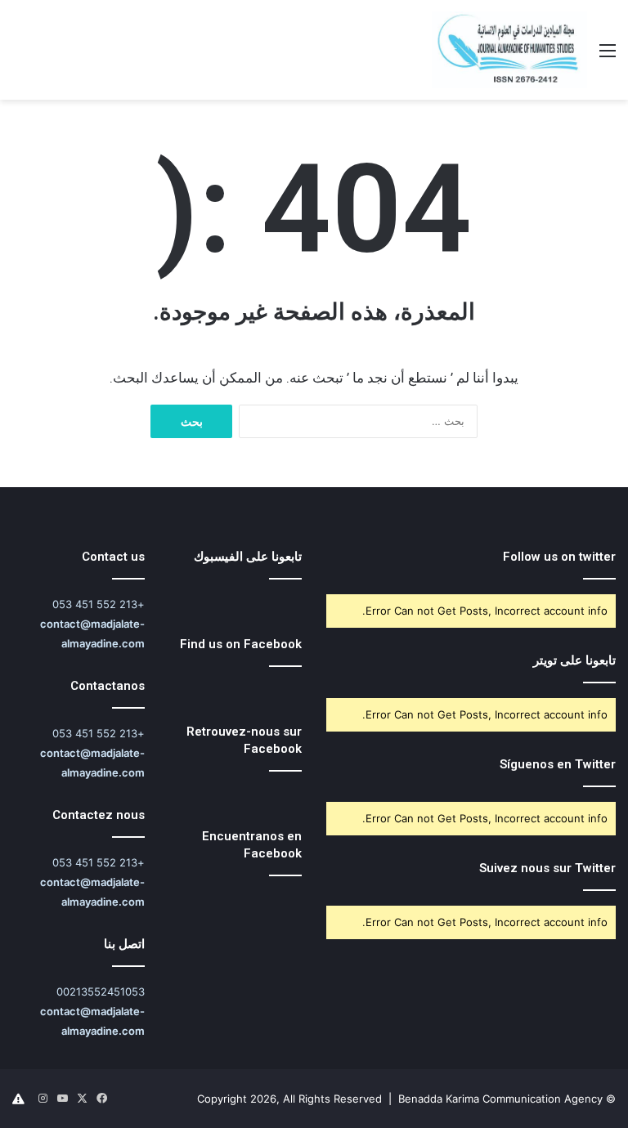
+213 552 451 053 (98, 604)
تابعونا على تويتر (574, 660)
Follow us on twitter (559, 556)
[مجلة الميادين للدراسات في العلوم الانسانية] (509, 49)
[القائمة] (607, 56)
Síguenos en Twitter (558, 764)
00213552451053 (100, 991)
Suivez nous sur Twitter (547, 868)
